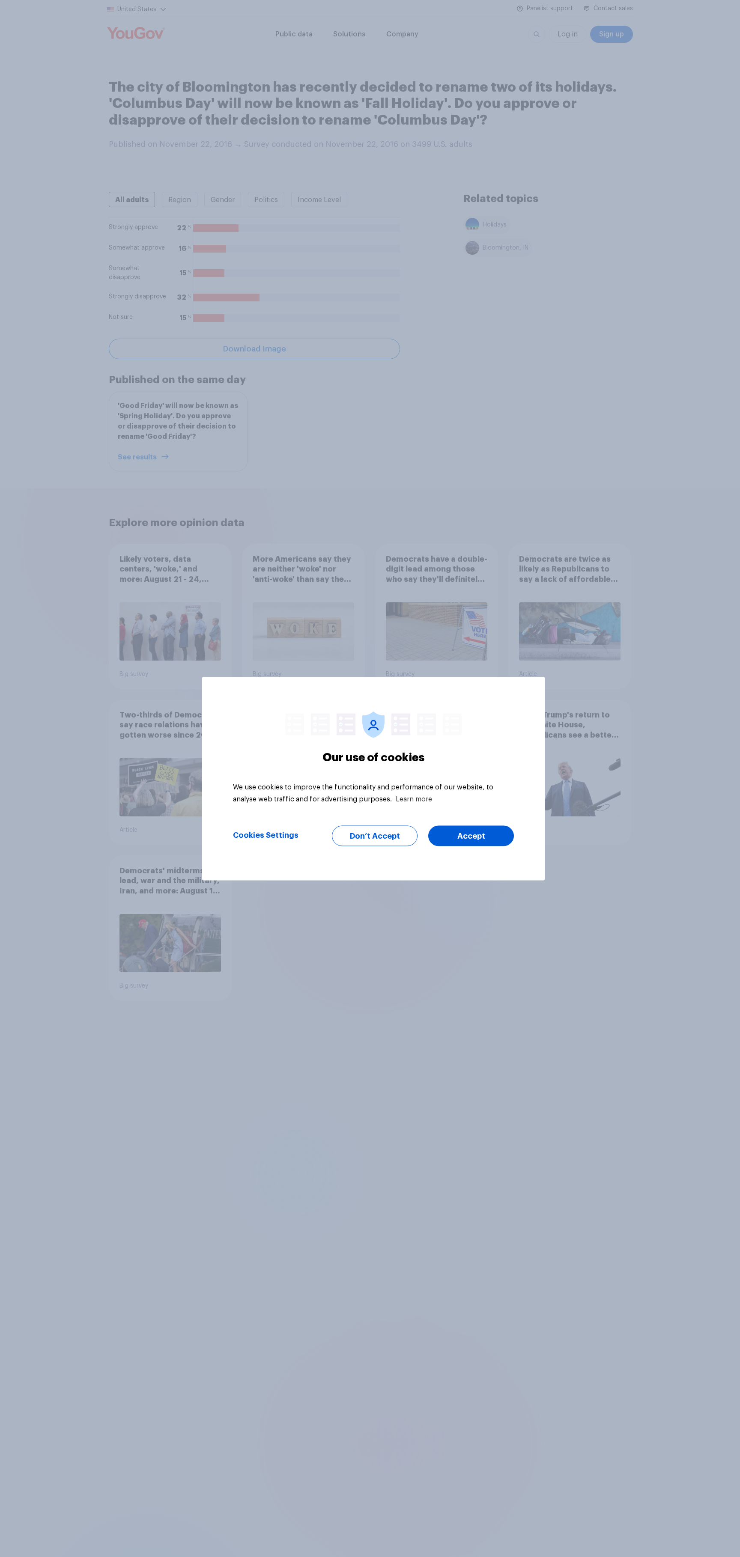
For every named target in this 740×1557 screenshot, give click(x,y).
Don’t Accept (375, 836)
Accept (471, 836)
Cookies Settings (265, 835)
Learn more (414, 798)
